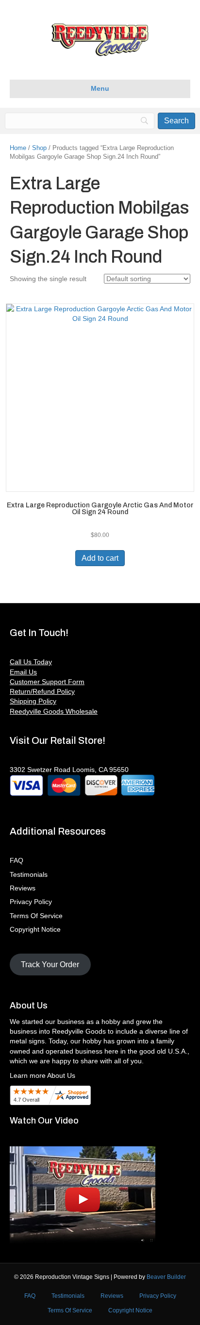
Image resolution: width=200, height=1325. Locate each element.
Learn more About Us (42, 1075)
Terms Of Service (36, 916)
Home (18, 147)
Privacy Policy (31, 902)
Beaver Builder (166, 1277)
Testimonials (29, 874)
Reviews (22, 888)
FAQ (16, 860)
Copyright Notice (35, 929)
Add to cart (100, 558)
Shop (39, 147)
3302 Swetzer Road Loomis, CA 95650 (69, 769)
